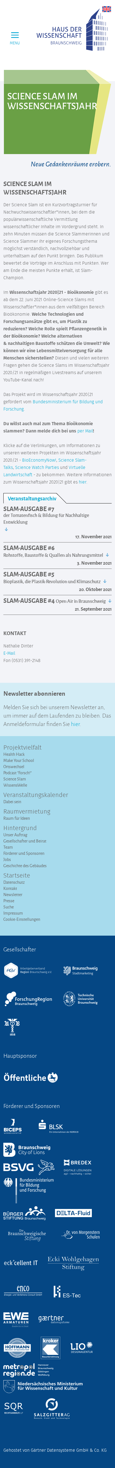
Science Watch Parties (37, 467)
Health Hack (14, 754)
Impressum (13, 913)
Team (8, 847)
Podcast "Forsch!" (17, 773)
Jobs (7, 859)
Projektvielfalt (22, 748)
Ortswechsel (13, 767)
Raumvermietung (26, 812)
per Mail (85, 431)
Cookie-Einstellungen (21, 919)
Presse (8, 901)
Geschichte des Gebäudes (25, 866)
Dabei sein (12, 802)
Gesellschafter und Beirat (24, 841)
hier (82, 482)
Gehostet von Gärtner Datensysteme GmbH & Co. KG (55, 1450)
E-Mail (9, 653)
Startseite (16, 876)
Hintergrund (20, 828)
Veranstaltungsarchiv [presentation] (32, 498)
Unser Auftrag (15, 835)
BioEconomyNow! (39, 460)
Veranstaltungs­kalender (35, 795)
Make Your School (18, 760)
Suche (8, 907)
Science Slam (14, 779)
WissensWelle (15, 785)
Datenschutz (14, 882)
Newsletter (12, 894)
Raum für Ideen (16, 818)
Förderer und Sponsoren (23, 853)
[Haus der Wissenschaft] (72, 29)
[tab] (34, 498)
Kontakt (10, 888)
